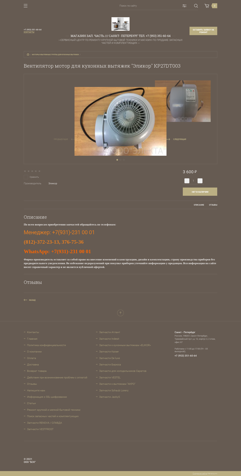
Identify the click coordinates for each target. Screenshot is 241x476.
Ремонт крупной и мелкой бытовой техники (53, 409)
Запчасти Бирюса (110, 364)
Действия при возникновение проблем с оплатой (57, 377)
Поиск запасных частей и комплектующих (53, 416)
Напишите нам (36, 390)
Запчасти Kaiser (109, 351)
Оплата (31, 358)
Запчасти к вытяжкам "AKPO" (117, 383)
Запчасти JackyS (109, 396)
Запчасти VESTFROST (40, 429)
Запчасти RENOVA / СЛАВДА (44, 422)
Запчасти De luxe (109, 358)
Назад (32, 300)
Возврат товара (37, 370)
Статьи (31, 403)
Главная (32, 338)
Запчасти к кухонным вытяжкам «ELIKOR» (125, 345)
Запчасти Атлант (109, 332)
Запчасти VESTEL (109, 377)
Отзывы (32, 383)
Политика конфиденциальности (46, 345)
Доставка (33, 364)
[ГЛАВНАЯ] (28, 54)
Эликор (52, 183)
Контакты (29, 32)
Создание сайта (200, 473)
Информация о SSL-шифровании (47, 396)
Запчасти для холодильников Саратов (122, 370)
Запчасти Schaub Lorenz (114, 390)
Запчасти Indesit (109, 338)
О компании (34, 351)
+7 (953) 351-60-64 (32, 30)
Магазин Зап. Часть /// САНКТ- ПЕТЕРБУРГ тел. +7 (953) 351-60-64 (121, 36)
